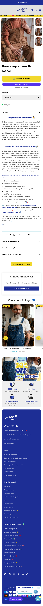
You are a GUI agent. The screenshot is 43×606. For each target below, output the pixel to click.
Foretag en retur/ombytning (11, 254)
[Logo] (22, 10)
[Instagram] (5, 574)
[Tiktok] (18, 574)
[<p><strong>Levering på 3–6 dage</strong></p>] (21, 2)
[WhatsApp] (27, 574)
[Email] (23, 574)
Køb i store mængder (9, 248)
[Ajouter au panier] (5, 338)
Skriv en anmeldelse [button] (21, 288)
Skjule (7, 112)
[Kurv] (40, 10)
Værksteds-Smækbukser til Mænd (18, 348)
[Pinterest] (14, 574)
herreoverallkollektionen (10, 212)
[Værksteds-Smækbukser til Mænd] (18, 325)
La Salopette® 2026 (10, 588)
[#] (21, 369)
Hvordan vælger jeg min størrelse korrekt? (16, 235)
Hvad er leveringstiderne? (11, 241)
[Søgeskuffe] (32, 10)
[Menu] (3, 10)
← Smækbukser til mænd (21, 264)
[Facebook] (9, 574)
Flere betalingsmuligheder (21, 87)
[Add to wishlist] (31, 306)
